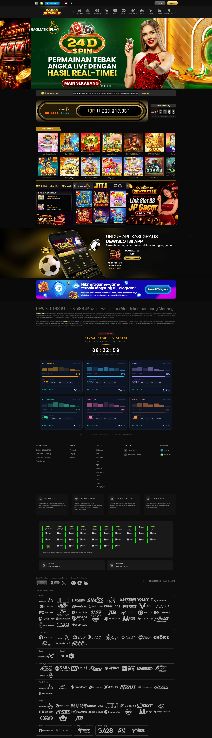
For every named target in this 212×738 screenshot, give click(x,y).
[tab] (84, 186)
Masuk (160, 3)
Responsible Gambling (43, 454)
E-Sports (159, 14)
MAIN (50, 143)
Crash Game (133, 14)
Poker (151, 14)
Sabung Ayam (168, 14)
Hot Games (79, 14)
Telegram (167, 450)
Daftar (172, 3)
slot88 (65, 321)
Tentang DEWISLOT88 (43, 450)
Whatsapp (167, 455)
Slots (88, 14)
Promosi (73, 450)
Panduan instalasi (132, 258)
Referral (72, 457)
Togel (115, 14)
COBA (85, 196)
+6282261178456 (134, 455)
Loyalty (72, 454)
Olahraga (124, 14)
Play (65, 113)
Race (106, 14)
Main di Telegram (53, 3)
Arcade (141, 14)
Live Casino (97, 14)
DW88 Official (132, 450)
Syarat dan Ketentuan (43, 457)
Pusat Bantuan (41, 461)
